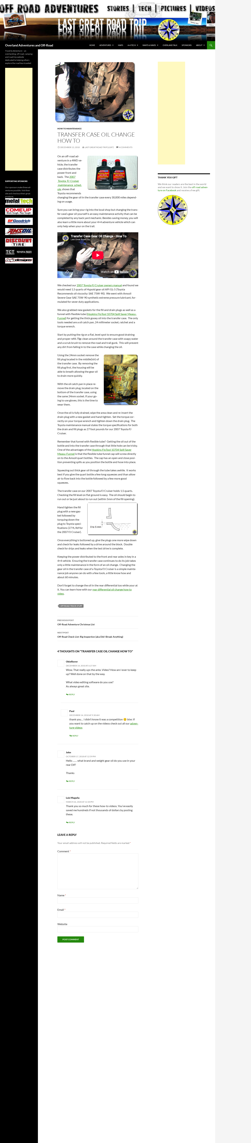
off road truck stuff (71, 606)
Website (62, 924)
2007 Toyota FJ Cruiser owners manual (99, 285)
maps (120, 45)
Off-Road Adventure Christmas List (76, 622)
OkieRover (72, 661)
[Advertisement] (171, 113)
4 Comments (125, 147)
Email (61, 909)
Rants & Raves (149, 45)
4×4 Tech (132, 45)
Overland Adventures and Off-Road (29, 45)
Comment (64, 851)
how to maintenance (69, 128)
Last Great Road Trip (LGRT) (99, 147)
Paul (71, 711)
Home (92, 45)
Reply (72, 694)
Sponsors (187, 45)
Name (61, 895)
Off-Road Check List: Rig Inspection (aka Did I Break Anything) (90, 634)
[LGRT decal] (173, 209)
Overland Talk (170, 45)
